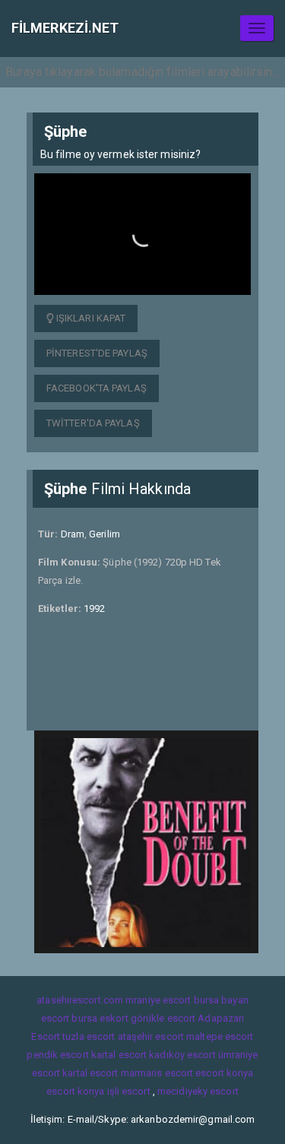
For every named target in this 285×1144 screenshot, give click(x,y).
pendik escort (57, 1054)
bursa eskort (99, 1018)
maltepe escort (219, 1036)
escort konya (224, 1073)
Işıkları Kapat (90, 318)
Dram (72, 534)
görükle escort (163, 1018)
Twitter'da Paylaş (93, 423)
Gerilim (104, 534)
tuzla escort (88, 1036)
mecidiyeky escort (198, 1091)
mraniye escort (158, 1000)
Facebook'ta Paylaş (96, 388)
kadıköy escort (182, 1054)
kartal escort (119, 1054)
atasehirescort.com (79, 1000)
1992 (94, 608)
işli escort (128, 1091)
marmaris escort (157, 1073)
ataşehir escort (151, 1036)
